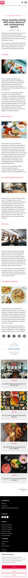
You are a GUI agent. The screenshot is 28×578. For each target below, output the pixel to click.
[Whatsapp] (14, 336)
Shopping (18, 15)
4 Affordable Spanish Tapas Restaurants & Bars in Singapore (14, 447)
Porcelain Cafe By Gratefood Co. (12, 177)
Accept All (14, 567)
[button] (25, 2)
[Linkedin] (24, 336)
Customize (14, 571)
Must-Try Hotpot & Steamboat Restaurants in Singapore (14, 416)
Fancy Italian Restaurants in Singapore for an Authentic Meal (14, 384)
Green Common (6, 116)
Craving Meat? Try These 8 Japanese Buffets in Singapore (14, 479)
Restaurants (11, 15)
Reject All (14, 575)
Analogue (4, 54)
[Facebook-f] (2, 517)
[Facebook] (3, 336)
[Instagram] (5, 517)
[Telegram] (19, 336)
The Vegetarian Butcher (9, 281)
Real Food (4, 224)
